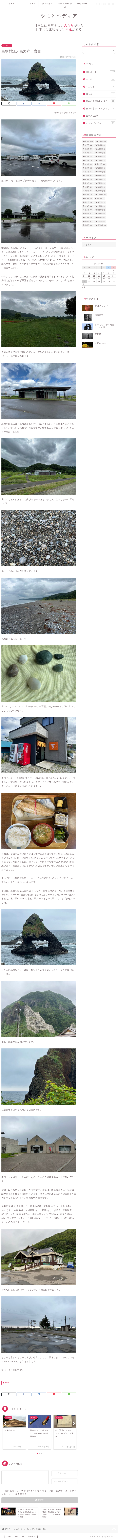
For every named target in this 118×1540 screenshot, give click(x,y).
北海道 (6, 1383)
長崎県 (101, 217)
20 (99, 279)
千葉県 (101, 160)
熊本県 (88, 221)
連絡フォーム (83, 3)
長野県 (101, 175)
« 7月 (85, 287)
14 (104, 276)
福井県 (101, 172)
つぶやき (100, 87)
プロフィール (30, 3)
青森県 (102, 141)
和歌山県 (101, 194)
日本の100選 (100, 116)
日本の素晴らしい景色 (100, 101)
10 (84, 276)
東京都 (88, 164)
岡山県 (88, 202)
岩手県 (88, 145)
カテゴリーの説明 (65, 4)
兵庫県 (101, 191)
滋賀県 (88, 187)
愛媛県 (101, 210)
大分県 (101, 221)
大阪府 (88, 191)
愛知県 (88, 183)
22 (109, 279)
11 (89, 276)
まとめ (100, 79)
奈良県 (88, 194)
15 (109, 276)
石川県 (88, 172)
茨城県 (101, 153)
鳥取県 (88, 198)
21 (104, 279)
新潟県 (88, 168)
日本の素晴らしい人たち (100, 108)
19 (94, 279)
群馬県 (101, 156)
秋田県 (88, 149)
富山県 (101, 168)
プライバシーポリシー (15, 1536)
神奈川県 (101, 164)
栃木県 (88, 156)
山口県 (88, 206)
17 (84, 279)
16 (113, 276)
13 (99, 276)
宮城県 (101, 145)
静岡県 (101, 179)
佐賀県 (88, 217)
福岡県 (101, 214)
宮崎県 (88, 225)
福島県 (88, 153)
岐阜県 (88, 179)
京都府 (101, 187)
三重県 (101, 183)
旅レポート (7, 46)
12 (94, 276)
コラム (100, 94)
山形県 (101, 149)
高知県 (88, 214)
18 (89, 279)
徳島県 (101, 206)
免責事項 (31, 1536)
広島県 (101, 202)
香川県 (88, 210)
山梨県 (88, 175)
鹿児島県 (101, 225)
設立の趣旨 (47, 3)
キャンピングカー (100, 123)
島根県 (100, 198)
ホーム (12, 3)
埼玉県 (88, 160)
